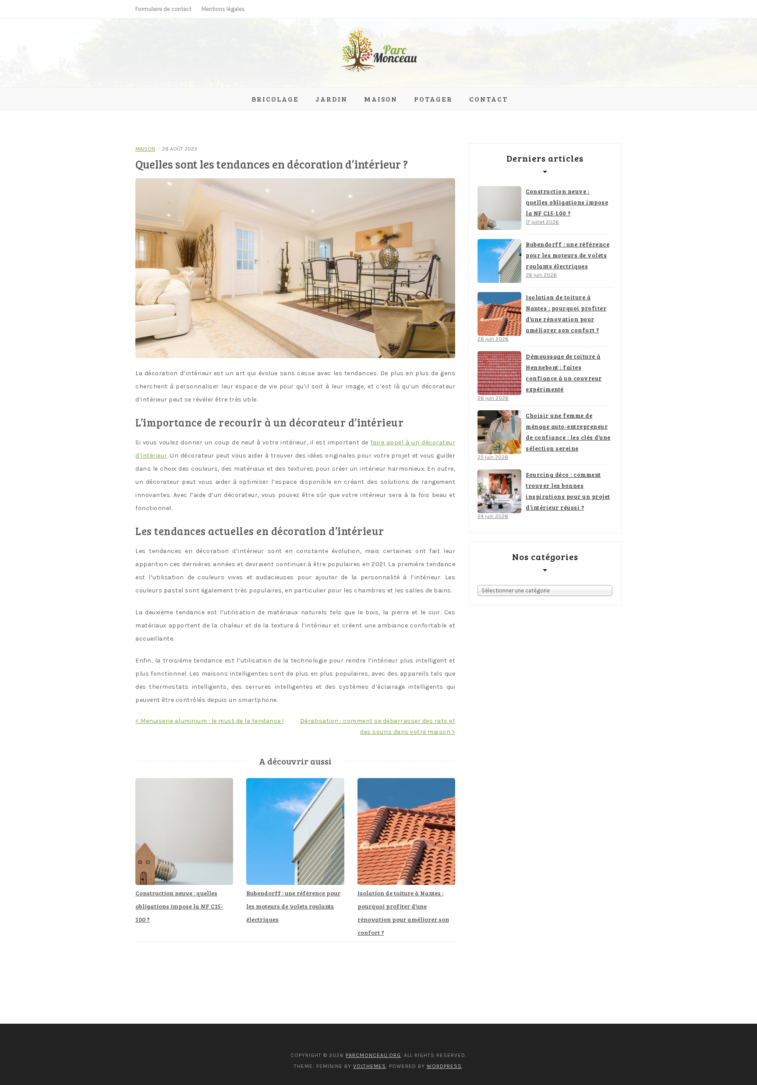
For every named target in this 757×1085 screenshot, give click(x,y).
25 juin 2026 (493, 457)
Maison (380, 98)
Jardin (331, 98)
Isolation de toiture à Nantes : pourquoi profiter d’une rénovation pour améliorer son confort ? (566, 313)
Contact (488, 98)
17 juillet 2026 (542, 222)
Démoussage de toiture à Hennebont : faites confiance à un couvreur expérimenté (564, 372)
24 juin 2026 (493, 516)
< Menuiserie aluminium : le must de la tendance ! (209, 721)
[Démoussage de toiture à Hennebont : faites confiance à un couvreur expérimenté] (499, 373)
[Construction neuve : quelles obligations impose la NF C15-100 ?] (499, 208)
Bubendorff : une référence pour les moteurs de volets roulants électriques (293, 906)
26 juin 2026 (541, 275)
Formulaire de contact (163, 9)
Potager (433, 98)
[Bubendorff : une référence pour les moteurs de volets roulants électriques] (499, 261)
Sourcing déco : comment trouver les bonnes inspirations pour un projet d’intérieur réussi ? (568, 491)
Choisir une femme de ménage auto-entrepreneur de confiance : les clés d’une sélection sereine (568, 432)
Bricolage (275, 98)
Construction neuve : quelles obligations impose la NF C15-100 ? (179, 906)
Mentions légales (223, 9)
